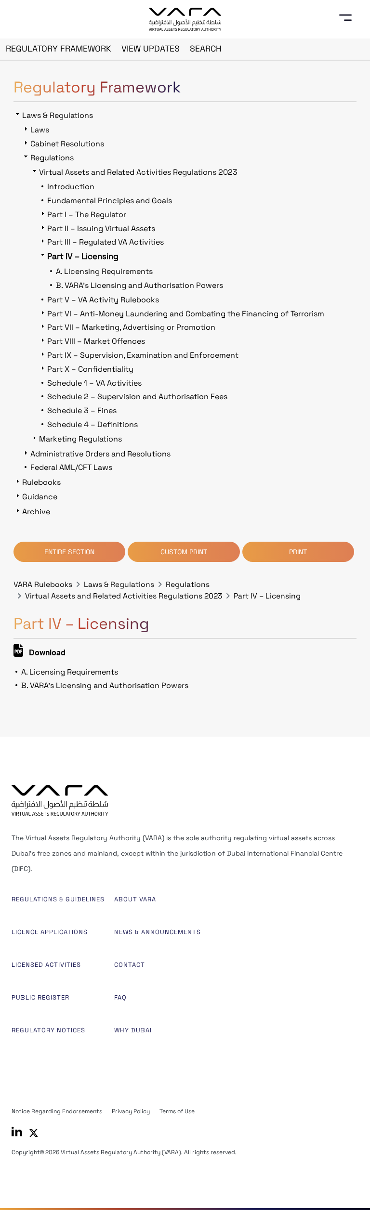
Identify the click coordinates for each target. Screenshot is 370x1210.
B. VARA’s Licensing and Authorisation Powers (104, 685)
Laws (39, 129)
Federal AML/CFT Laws (71, 467)
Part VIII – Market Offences (96, 341)
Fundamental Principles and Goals (109, 200)
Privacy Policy (131, 1111)
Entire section (69, 551)
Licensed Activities (46, 965)
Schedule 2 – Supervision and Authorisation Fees (137, 396)
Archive (36, 511)
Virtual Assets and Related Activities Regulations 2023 (123, 596)
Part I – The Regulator (86, 214)
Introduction (70, 186)
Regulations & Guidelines (58, 899)
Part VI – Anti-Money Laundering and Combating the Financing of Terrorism (185, 313)
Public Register (40, 997)
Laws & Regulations (119, 584)
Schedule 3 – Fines (82, 410)
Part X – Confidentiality (90, 369)
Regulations (188, 584)
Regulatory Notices (48, 1030)
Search (206, 48)
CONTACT (129, 965)
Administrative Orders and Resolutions (100, 453)
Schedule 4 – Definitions (92, 424)
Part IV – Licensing (267, 596)
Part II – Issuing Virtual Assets (101, 228)
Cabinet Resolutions (67, 143)
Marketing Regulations (80, 438)
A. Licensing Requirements (69, 672)
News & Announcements (157, 932)
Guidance (39, 496)
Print (298, 551)
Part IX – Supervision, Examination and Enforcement (142, 355)
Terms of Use (177, 1111)
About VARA (135, 899)
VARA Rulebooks (42, 584)
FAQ (120, 997)
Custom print (183, 551)
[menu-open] (348, 17)
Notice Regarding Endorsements (57, 1111)
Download (46, 654)
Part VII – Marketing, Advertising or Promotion (131, 327)
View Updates (150, 48)
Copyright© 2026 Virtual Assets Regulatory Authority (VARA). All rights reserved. (124, 1152)
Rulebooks (41, 482)
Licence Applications (50, 932)
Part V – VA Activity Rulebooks (103, 299)
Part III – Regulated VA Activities (105, 242)
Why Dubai (133, 1030)
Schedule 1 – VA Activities (94, 383)
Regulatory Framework (58, 48)
